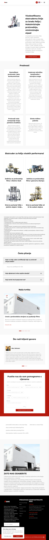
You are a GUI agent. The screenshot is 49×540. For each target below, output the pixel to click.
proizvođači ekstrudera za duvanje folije (16, 424)
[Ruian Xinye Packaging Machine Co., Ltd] (5, 2)
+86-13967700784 (33, 514)
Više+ (20, 515)
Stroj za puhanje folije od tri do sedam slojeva (35, 206)
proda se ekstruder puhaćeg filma (15, 430)
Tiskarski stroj (22, 511)
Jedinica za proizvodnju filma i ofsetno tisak (14, 180)
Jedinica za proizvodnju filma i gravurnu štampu (35, 180)
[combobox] (10, 398)
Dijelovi (21, 513)
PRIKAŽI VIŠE (8, 324)
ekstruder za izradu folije (36, 424)
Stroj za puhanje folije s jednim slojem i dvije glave (13, 206)
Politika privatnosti (38, 537)
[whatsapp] (44, 537)
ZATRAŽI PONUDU (32, 56)
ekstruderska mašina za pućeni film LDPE (17, 433)
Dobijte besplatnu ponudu (24, 410)
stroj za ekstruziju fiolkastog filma (15, 427)
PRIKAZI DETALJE (14, 167)
